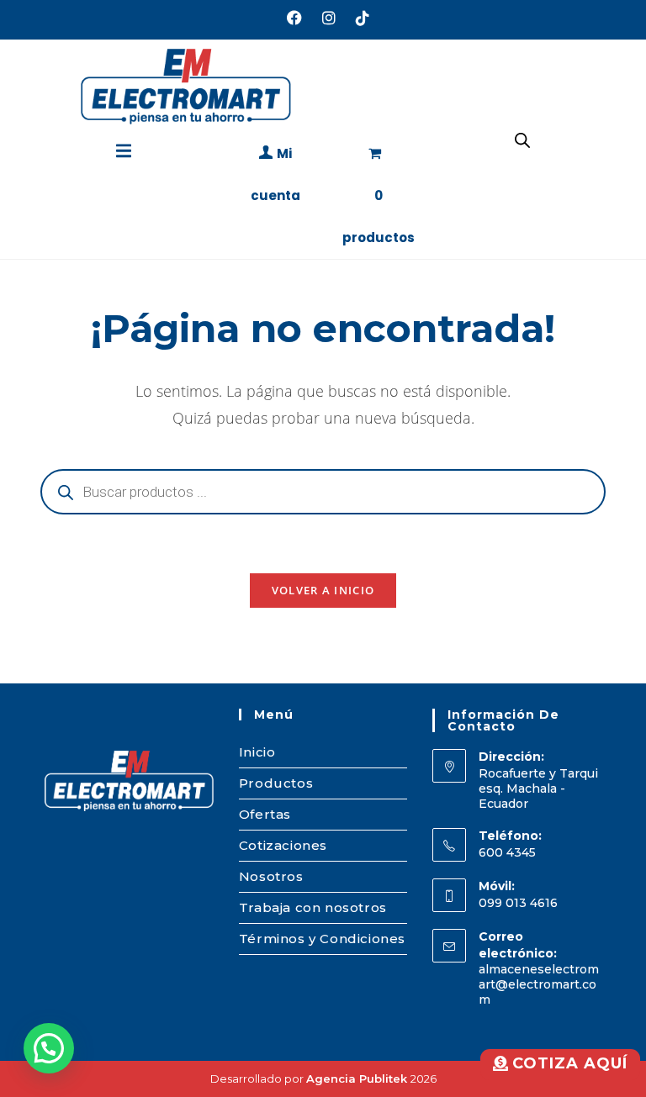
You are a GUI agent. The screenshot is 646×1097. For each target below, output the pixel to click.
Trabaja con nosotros (313, 907)
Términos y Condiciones (322, 939)
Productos (276, 783)
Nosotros (271, 876)
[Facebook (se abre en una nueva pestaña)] (294, 17)
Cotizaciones (283, 845)
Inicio (257, 752)
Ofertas (265, 814)
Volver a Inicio (323, 590)
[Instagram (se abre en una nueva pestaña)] (329, 17)
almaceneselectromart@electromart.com (539, 984)
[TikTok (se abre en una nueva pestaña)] (357, 17)
